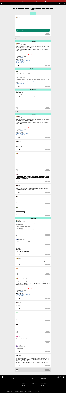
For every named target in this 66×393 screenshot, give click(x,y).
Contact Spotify (34, 383)
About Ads (21, 391)
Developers (23, 380)
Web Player (33, 380)
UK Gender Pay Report (40, 391)
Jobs (13, 380)
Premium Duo (42, 380)
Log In (62, 3)
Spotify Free (42, 385)
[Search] (59, 3)
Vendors (23, 385)
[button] (49, 17)
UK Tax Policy (35, 391)
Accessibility (25, 391)
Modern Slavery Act (30, 391)
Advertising (23, 381)
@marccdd (18, 280)
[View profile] (17, 17)
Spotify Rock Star (21, 55)
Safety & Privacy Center (7, 391)
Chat (33, 4)
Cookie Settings (17, 391)
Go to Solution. (21, 30)
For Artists (23, 378)
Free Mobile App (34, 381)
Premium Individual (43, 378)
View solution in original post (20, 62)
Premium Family (43, 381)
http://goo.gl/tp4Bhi (33, 81)
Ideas (38, 4)
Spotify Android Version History (20, 61)
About (14, 378)
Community (5, 4)
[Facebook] (63, 377)
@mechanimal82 (21, 57)
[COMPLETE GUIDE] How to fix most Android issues (23, 60)
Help (27, 4)
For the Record (15, 381)
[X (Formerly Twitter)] (61, 377)
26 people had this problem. (20, 33)
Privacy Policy (12, 391)
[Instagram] (58, 377)
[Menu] (64, 3)
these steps (38, 1)
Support (33, 378)
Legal (2, 391)
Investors (23, 383)
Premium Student (43, 383)
